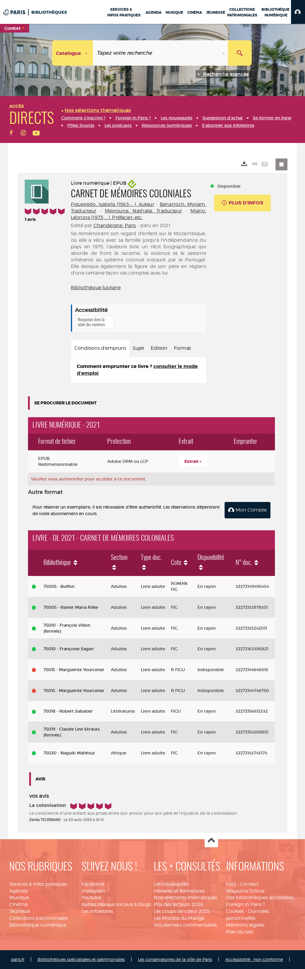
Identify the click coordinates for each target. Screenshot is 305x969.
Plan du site (239, 932)
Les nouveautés (171, 884)
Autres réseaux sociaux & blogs (116, 904)
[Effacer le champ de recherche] (224, 53)
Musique (19, 897)
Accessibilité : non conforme (254, 959)
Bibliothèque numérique (37, 925)
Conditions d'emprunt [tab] (100, 348)
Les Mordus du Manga (179, 918)
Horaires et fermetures (179, 891)
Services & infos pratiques (38, 884)
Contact (249, 884)
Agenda (18, 891)
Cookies (235, 911)
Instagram (93, 891)
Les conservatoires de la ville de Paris (175, 959)
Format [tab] (182, 348)
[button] (298, 12)
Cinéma (18, 904)
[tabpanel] (138, 370)
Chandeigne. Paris (115, 225)
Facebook (93, 884)
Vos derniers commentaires (185, 925)
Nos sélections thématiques (185, 897)
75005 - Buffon (58, 586)
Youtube (91, 897)
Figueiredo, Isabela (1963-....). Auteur (112, 204)
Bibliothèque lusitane (96, 287)
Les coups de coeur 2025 (182, 911)
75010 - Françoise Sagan (68, 648)
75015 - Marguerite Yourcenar (73, 669)
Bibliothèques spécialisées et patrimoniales (81, 959)
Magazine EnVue (245, 891)
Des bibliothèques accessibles (260, 897)
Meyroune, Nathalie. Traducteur (143, 211)
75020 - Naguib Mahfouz (69, 753)
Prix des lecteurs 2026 (178, 904)
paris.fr (17, 959)
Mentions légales (245, 925)
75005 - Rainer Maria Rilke (70, 607)
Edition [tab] (159, 348)
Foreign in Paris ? (245, 904)
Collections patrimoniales (38, 918)
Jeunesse (19, 911)
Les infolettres (97, 911)
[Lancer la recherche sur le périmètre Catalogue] (240, 53)
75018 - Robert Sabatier (68, 711)
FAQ (231, 884)
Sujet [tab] (138, 348)
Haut (211, 840)
